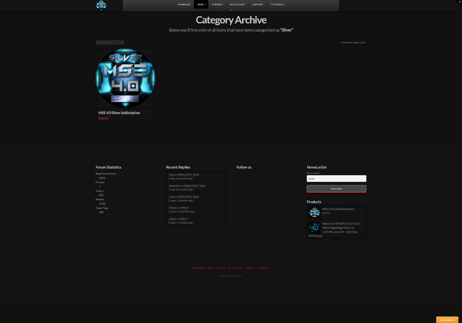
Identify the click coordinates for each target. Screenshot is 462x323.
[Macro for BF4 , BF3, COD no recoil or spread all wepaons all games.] (101, 5)
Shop (210, 268)
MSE (239, 276)
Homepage (198, 268)
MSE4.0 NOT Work (188, 174)
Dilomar (173, 207)
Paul (171, 174)
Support (250, 268)
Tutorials (264, 268)
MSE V (185, 207)
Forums (220, 268)
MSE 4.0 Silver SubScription (119, 112)
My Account (235, 268)
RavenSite (174, 185)
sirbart (172, 218)
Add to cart (127, 101)
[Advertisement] (231, 292)
